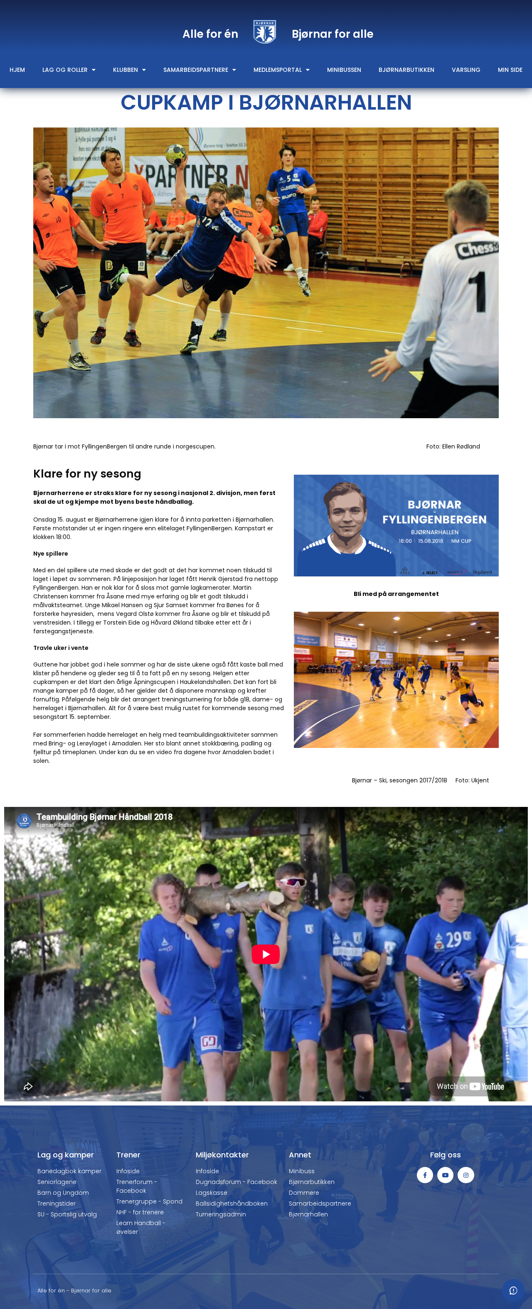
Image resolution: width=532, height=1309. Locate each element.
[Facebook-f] (425, 1175)
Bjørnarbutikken (406, 70)
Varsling (466, 70)
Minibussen (344, 70)
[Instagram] (466, 1175)
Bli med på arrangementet (396, 594)
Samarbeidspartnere (195, 70)
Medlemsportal (278, 70)
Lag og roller (65, 70)
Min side (510, 70)
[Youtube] (445, 1175)
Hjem (17, 70)
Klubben (125, 70)
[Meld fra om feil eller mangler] (513, 1290)
